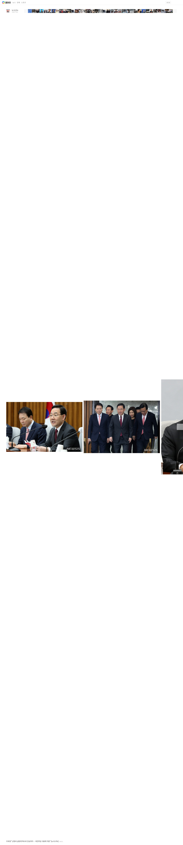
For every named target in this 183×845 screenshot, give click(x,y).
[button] (180, 2)
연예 (18, 2)
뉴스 (14, 2)
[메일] (175, 2)
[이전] (26, 11)
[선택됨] (30, 11)
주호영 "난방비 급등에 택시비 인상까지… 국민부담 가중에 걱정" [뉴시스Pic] (32, 841)
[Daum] (2, 2)
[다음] (175, 11)
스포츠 (23, 2)
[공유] (176, 841)
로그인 (168, 2)
